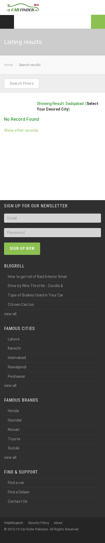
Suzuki (13, 448)
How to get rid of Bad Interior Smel (37, 276)
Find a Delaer (19, 492)
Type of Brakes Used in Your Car (35, 295)
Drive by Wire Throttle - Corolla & (35, 286)
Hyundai (15, 420)
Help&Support (13, 523)
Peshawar (16, 376)
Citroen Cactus (21, 304)
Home (8, 65)
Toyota (14, 439)
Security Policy (38, 523)
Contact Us (17, 501)
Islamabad (17, 357)
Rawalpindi (17, 367)
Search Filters (22, 83)
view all (10, 314)
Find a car (16, 482)
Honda (13, 411)
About (58, 523)
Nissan (14, 429)
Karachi (14, 348)
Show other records (21, 130)
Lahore (14, 339)
